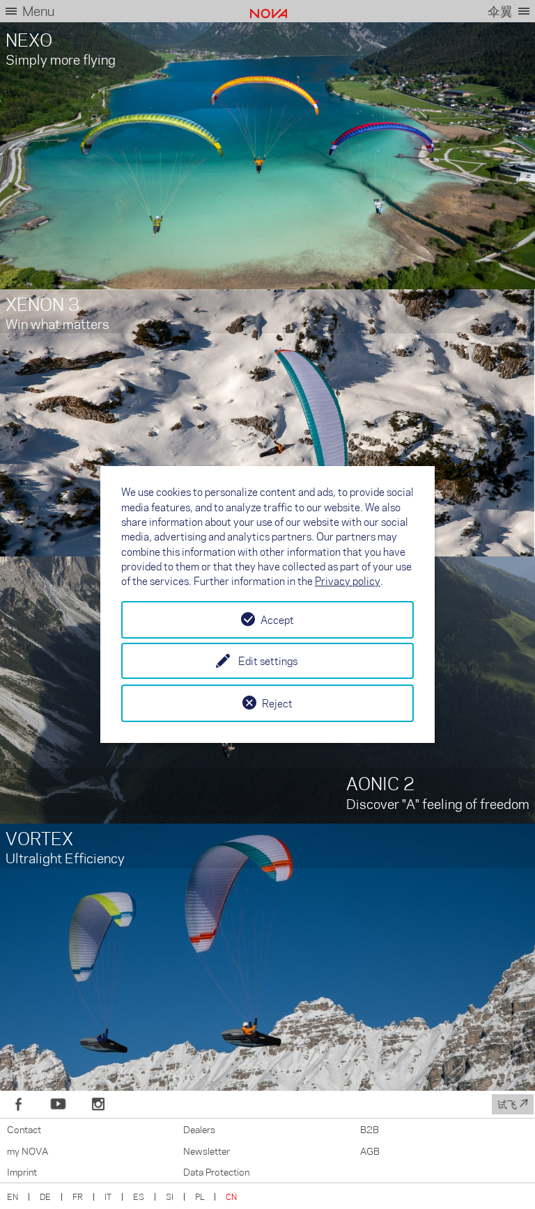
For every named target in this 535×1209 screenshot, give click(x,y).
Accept (277, 620)
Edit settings (267, 661)
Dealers (199, 1129)
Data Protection (216, 1171)
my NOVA (27, 1150)
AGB (370, 1150)
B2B (369, 1129)
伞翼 (500, 10)
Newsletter (206, 1150)
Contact (24, 1129)
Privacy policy (347, 581)
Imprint (22, 1171)
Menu (38, 10)
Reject (277, 703)
